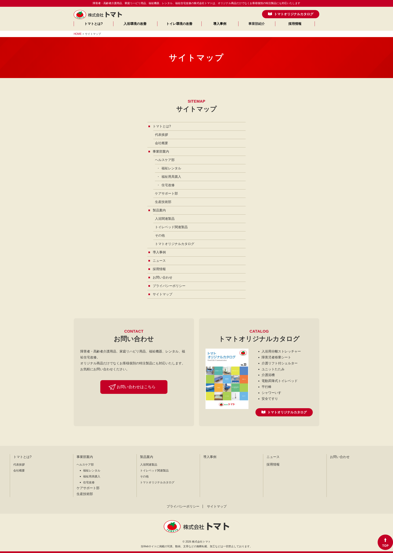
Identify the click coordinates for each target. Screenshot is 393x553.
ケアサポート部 (166, 193)
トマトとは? (93, 23)
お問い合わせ (340, 457)
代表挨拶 (161, 134)
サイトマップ (217, 506)
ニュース (273, 457)
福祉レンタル (171, 168)
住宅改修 (168, 185)
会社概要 (161, 143)
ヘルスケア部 (165, 160)
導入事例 (219, 23)
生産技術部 (163, 202)
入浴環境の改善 (135, 23)
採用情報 (295, 23)
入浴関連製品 (165, 218)
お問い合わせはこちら (136, 387)
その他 (160, 235)
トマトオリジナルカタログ (293, 14)
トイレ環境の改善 (179, 23)
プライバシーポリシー (183, 506)
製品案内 (146, 457)
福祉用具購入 (171, 176)
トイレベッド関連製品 (171, 227)
